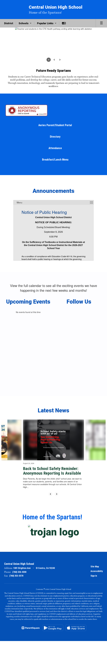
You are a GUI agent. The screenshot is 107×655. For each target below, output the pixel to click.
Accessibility (97, 568)
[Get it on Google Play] (52, 624)
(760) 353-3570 (16, 572)
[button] (25, 23)
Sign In (94, 572)
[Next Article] (56, 491)
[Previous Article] (50, 491)
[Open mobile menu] (101, 23)
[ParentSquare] (30, 625)
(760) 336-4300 (19, 568)
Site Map (95, 563)
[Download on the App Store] (75, 624)
